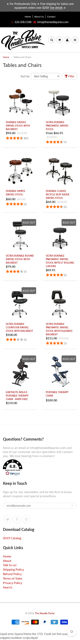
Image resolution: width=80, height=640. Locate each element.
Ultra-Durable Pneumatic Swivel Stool (57, 126)
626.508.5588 (23, 22)
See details (56, 7)
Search (7, 587)
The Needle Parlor (45, 613)
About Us (39, 16)
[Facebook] (17, 519)
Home (28, 16)
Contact (51, 16)
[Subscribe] (72, 505)
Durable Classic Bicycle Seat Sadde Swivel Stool (58, 194)
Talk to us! (10, 565)
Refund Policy (12, 574)
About (7, 560)
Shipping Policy (13, 569)
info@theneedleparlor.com (53, 22)
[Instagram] (26, 519)
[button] (40, 468)
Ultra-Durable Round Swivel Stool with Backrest (20, 259)
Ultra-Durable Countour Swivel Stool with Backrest (19, 327)
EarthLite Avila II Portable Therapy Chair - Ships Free (17, 396)
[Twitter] (7, 519)
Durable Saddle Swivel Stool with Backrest (18, 126)
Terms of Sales (12, 578)
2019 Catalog (12, 538)
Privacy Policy (12, 583)
